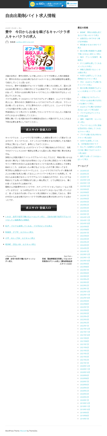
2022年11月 (85, 294)
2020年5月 (84, 387)
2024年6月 (84, 235)
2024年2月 (84, 248)
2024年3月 (84, 245)
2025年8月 (84, 192)
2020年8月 (84, 378)
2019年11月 (85, 406)
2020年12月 (85, 366)
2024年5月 (84, 239)
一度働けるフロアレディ (90, 97)
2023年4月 (84, 279)
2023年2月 (84, 285)
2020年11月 (85, 369)
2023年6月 (84, 273)
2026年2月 (84, 173)
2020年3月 (84, 394)
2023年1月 (84, 288)
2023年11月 (85, 257)
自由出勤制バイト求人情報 (30, 15)
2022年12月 (85, 291)
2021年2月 (84, 359)
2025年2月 (84, 211)
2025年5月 (84, 201)
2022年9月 (84, 301)
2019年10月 (85, 409)
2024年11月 (85, 220)
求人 (20, 28)
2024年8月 (84, 229)
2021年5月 (84, 350)
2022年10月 (85, 297)
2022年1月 (84, 325)
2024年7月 (84, 232)
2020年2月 (84, 397)
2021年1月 (84, 363)
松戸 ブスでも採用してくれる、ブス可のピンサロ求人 (28, 226)
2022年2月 (84, 322)
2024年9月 (84, 226)
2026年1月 (84, 177)
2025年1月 (84, 214)
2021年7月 (84, 344)
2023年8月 (84, 266)
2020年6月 (84, 384)
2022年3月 (84, 319)
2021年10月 (85, 335)
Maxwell (23, 430)
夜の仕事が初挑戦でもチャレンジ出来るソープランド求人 (89, 91)
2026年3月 (84, 170)
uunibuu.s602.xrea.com (25, 42)
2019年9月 (84, 412)
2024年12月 (85, 217)
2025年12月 (85, 180)
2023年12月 (85, 254)
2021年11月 (85, 332)
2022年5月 (84, 313)
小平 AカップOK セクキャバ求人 (20, 238)
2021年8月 (84, 341)
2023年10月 (85, 260)
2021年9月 (84, 338)
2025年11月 (85, 183)
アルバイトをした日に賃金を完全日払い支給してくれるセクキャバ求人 (89, 128)
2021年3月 (84, 356)
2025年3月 (84, 208)
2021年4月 (84, 353)
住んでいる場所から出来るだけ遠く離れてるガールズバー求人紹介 (89, 150)
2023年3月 (84, 282)
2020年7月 (84, 381)
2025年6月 (84, 198)
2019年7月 (84, 418)
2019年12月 (85, 403)
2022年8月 (84, 304)
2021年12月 (85, 328)
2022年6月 (84, 310)
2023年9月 (84, 263)
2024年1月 (84, 251)
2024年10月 (85, 223)
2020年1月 (84, 400)
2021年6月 (84, 347)
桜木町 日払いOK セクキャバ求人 (20, 244)
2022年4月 (84, 316)
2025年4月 (84, 204)
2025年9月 (84, 189)
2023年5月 (84, 276)
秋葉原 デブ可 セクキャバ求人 (19, 232)
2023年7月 (84, 270)
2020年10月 (85, 372)
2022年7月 (84, 307)
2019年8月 (84, 415)
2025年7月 (84, 195)
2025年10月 (85, 186)
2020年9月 (84, 375)
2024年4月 (84, 242)
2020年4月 (84, 390)
